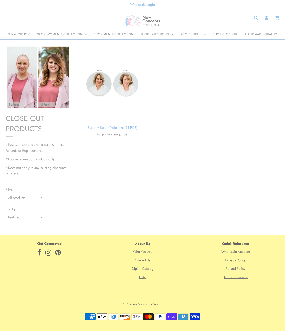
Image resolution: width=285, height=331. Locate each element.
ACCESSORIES (191, 34)
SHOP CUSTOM (19, 34)
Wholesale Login (142, 4)
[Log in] (266, 17)
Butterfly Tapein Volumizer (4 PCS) (112, 127)
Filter (9, 190)
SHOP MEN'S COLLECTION (114, 34)
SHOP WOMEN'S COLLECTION (60, 34)
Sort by (10, 209)
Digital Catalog (142, 268)
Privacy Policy (235, 260)
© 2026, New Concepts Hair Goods (141, 304)
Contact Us (142, 260)
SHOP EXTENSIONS (155, 34)
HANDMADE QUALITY (261, 34)
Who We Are (142, 251)
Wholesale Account (235, 251)
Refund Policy (235, 268)
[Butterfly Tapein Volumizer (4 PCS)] (112, 84)
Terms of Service (236, 277)
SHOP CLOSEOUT (226, 34)
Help (142, 277)
